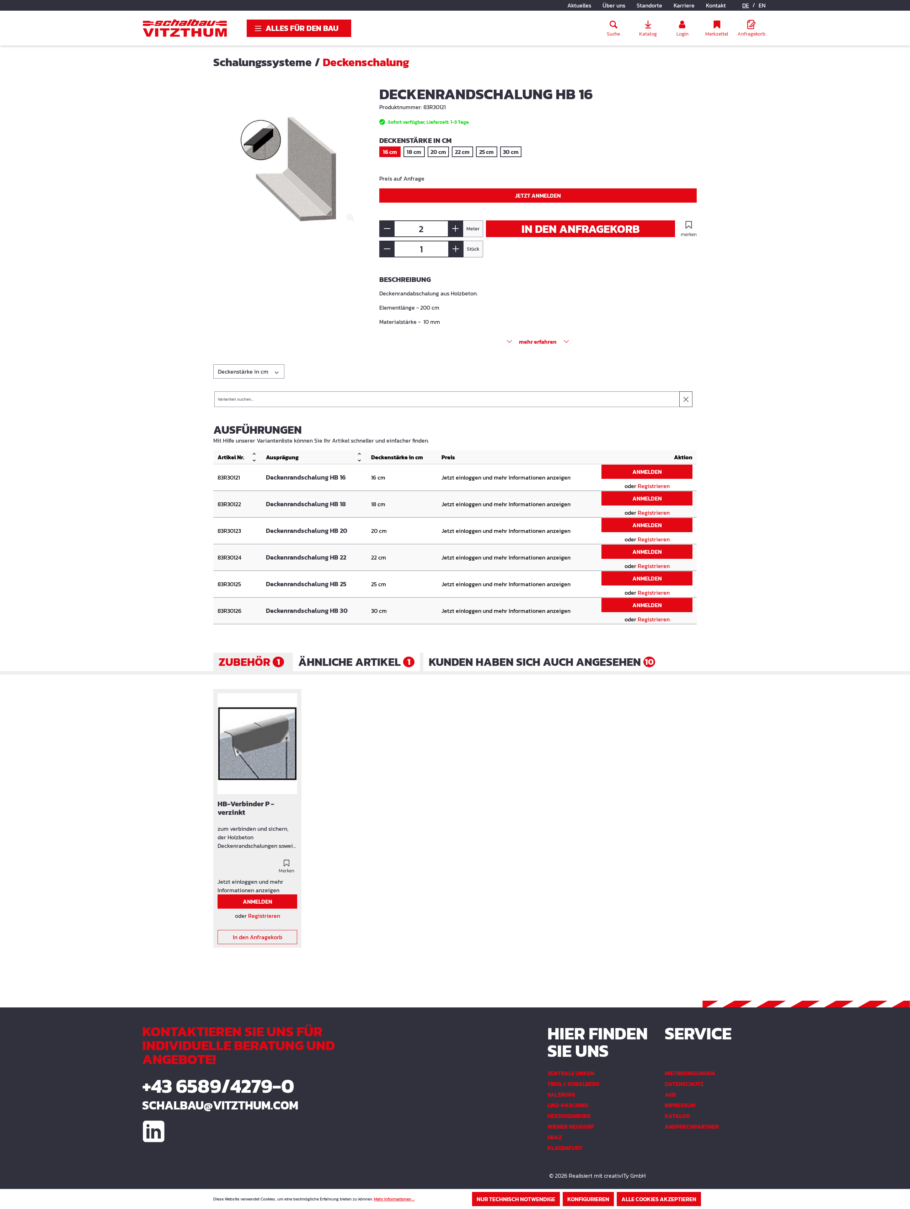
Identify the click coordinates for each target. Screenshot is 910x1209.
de (745, 5)
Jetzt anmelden (538, 195)
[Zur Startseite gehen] (185, 28)
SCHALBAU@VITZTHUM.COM (220, 1105)
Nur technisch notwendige (516, 1199)
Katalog (677, 1116)
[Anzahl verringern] (387, 228)
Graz (554, 1137)
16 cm (390, 152)
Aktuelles (579, 5)
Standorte (649, 5)
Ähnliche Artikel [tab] (354, 661)
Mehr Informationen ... (394, 1199)
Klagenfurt (565, 1148)
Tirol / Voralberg (573, 1084)
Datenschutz (684, 1084)
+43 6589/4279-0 (218, 1086)
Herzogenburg (568, 1116)
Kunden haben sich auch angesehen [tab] (541, 661)
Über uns (614, 5)
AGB (670, 1094)
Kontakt (716, 5)
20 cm (438, 152)
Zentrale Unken (570, 1073)
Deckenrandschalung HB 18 (306, 504)
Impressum (680, 1105)
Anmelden (647, 471)
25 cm (486, 152)
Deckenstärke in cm (244, 371)
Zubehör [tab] (249, 661)
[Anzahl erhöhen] (455, 228)
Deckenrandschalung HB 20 (306, 531)
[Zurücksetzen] (685, 399)
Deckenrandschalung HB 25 (306, 584)
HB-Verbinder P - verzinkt (246, 808)
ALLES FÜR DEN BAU (302, 28)
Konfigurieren (588, 1199)
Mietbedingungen (690, 1073)
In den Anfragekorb (580, 228)
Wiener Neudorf (570, 1126)
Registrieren (654, 486)
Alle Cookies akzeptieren (658, 1199)
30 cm (511, 152)
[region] (289, 163)
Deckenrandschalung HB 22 (306, 557)
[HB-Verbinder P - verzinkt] (257, 743)
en (762, 5)
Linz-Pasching (567, 1105)
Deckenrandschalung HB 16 (306, 477)
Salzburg (561, 1094)
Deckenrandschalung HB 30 (307, 611)
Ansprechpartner (692, 1126)
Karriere (684, 5)
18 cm (414, 152)
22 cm (462, 152)
